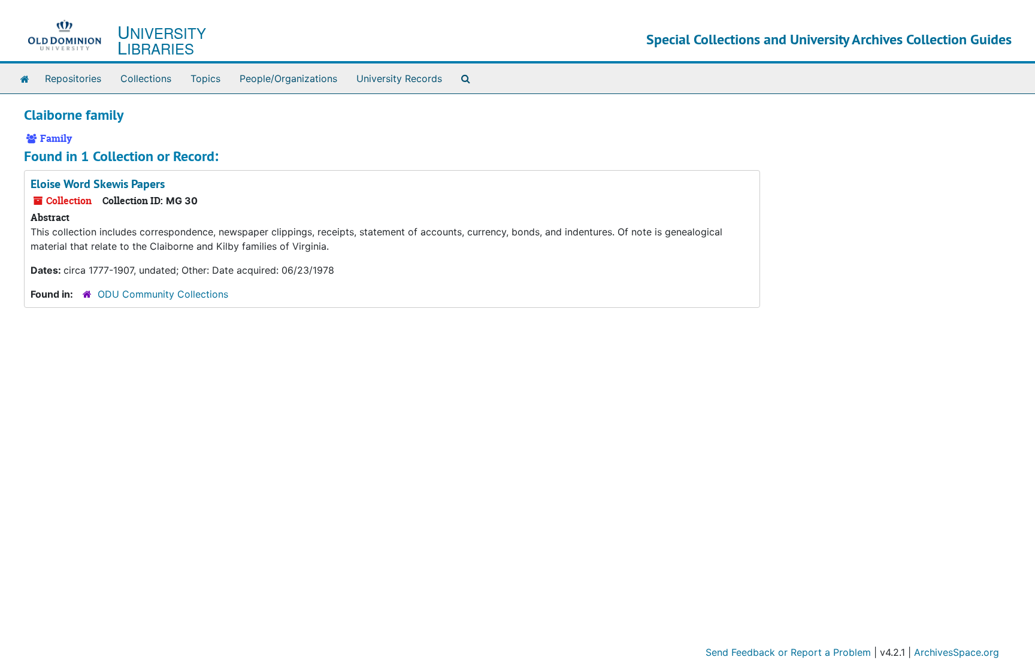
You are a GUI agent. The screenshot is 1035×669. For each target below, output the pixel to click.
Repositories (73, 78)
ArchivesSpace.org (956, 652)
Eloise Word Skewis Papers (98, 184)
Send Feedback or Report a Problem (788, 652)
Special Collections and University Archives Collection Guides (829, 39)
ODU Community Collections (163, 294)
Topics (205, 78)
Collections (145, 78)
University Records (399, 78)
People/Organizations (288, 78)
